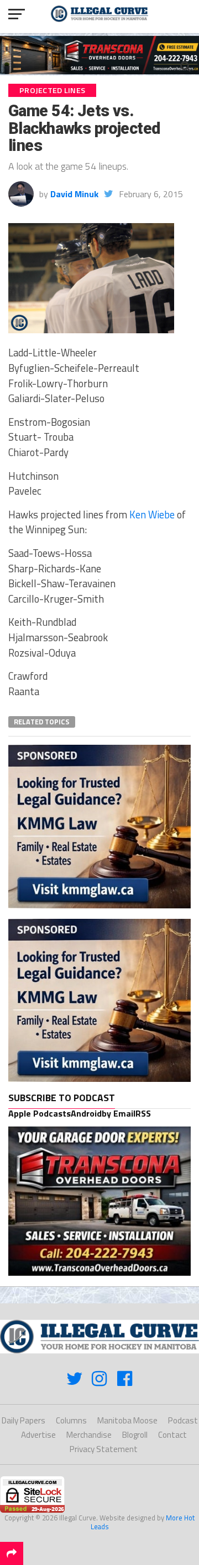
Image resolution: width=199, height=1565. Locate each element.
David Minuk (74, 194)
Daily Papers (23, 1420)
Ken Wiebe (152, 514)
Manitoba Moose (127, 1420)
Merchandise (89, 1434)
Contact (172, 1434)
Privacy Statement (104, 1449)
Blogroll (135, 1434)
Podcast (183, 1420)
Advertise (38, 1434)
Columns (71, 1420)
